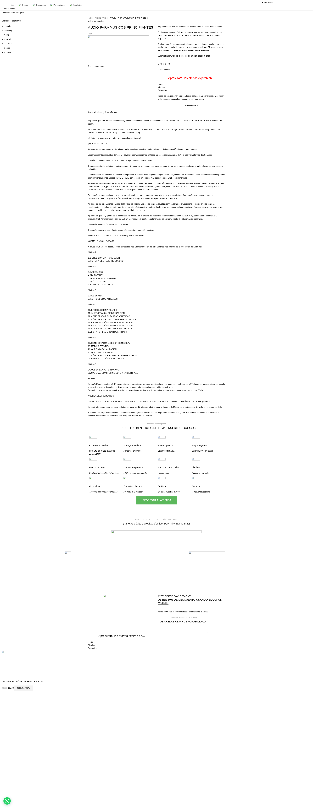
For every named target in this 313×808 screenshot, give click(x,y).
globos (7, 48)
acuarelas (8, 44)
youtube (7, 52)
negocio (7, 26)
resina (6, 35)
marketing (8, 31)
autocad (7, 39)
